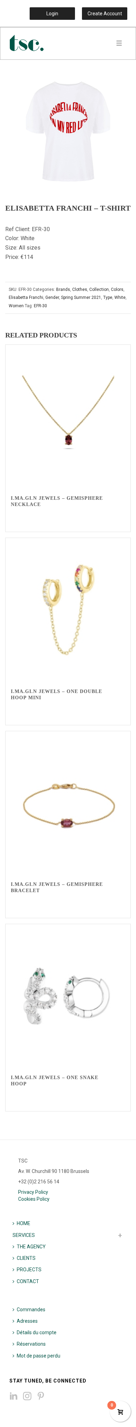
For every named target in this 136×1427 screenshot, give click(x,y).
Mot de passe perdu (38, 1356)
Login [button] (52, 13)
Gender (52, 297)
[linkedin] (13, 1396)
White (120, 297)
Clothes (79, 289)
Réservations (31, 1344)
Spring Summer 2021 (81, 297)
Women (16, 305)
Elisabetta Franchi (26, 297)
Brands (63, 289)
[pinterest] (41, 1396)
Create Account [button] (105, 13)
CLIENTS (26, 1258)
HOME (23, 1223)
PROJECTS (29, 1269)
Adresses (27, 1321)
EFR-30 (40, 305)
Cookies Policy (34, 1199)
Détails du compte (36, 1332)
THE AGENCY (31, 1246)
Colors (117, 289)
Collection (99, 289)
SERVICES (24, 1235)
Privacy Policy (33, 1192)
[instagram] (27, 1396)
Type (107, 297)
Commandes (31, 1309)
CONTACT (28, 1281)
